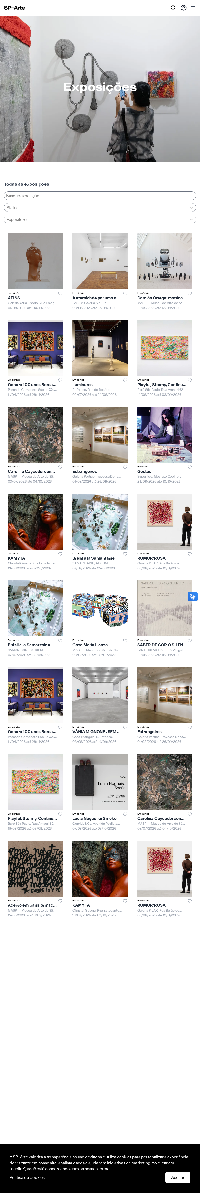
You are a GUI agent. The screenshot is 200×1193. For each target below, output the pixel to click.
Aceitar (177, 1177)
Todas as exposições (26, 184)
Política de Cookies (27, 1177)
